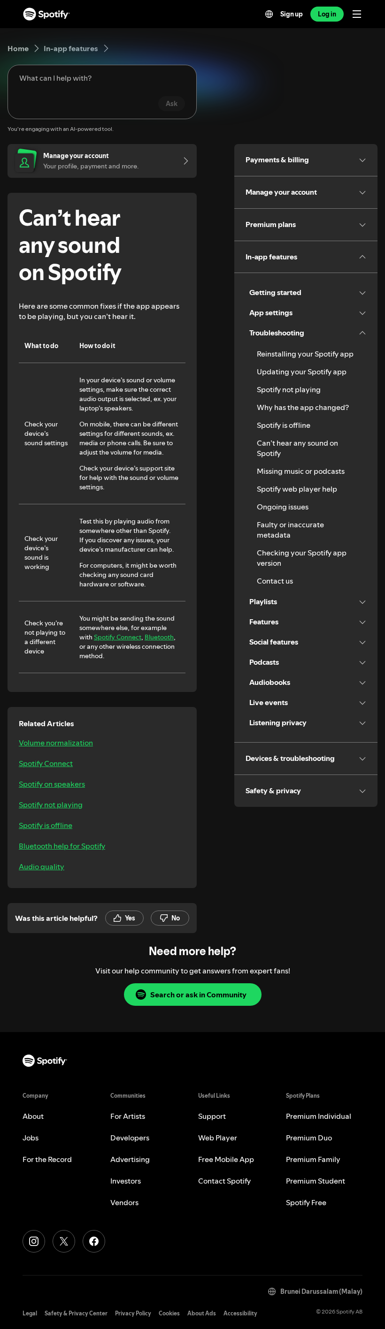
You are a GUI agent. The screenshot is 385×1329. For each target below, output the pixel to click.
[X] (64, 1241)
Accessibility (240, 1313)
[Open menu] (356, 14)
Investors (125, 1181)
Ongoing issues (282, 506)
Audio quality (41, 866)
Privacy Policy (133, 1313)
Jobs (30, 1137)
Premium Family (313, 1159)
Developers (129, 1137)
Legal (30, 1313)
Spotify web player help (297, 489)
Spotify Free (306, 1202)
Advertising (130, 1159)
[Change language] (269, 14)
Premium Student (315, 1181)
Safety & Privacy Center (76, 1313)
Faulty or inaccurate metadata (290, 529)
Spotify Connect (117, 637)
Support (212, 1116)
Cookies (169, 1313)
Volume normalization (56, 742)
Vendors (124, 1202)
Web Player (217, 1137)
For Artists (127, 1116)
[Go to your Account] (182, 161)
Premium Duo (309, 1137)
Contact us (275, 581)
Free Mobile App (226, 1159)
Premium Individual (318, 1116)
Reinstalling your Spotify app (305, 354)
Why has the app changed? (303, 407)
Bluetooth (159, 637)
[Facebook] (94, 1241)
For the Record (47, 1159)
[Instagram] (34, 1241)
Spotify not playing (51, 804)
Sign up (291, 14)
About (33, 1116)
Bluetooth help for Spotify (62, 846)
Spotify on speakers (52, 784)
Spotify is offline (45, 825)
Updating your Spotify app (301, 371)
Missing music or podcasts (301, 471)
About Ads (201, 1313)
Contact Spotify (224, 1181)
